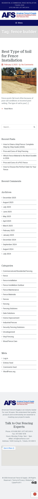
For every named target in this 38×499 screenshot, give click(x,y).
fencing (6, 304)
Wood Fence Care (10, 341)
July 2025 (7, 207)
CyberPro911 (16, 483)
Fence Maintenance (11, 290)
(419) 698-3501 (14, 7)
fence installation (10, 280)
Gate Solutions (9, 313)
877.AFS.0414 (27, 431)
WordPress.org (9, 371)
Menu (20, 23)
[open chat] (34, 495)
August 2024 (8, 249)
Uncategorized (9, 332)
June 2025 (7, 212)
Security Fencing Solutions (14, 327)
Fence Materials (9, 294)
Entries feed (8, 363)
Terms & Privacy (18, 480)
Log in (5, 358)
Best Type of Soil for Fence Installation (16, 56)
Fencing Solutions (10, 308)
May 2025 (7, 216)
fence (5, 276)
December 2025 (9, 198)
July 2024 (7, 254)
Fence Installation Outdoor (13, 285)
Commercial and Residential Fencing (17, 271)
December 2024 (9, 240)
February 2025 (8, 230)
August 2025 (8, 202)
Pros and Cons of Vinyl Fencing (15, 151)
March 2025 (8, 226)
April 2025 (7, 221)
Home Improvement (11, 318)
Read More (8, 109)
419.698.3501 (16, 431)
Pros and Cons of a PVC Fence (15, 163)
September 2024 (10, 244)
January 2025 (8, 235)
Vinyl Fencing (8, 337)
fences (6, 299)
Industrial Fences (10, 322)
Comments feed (10, 367)
